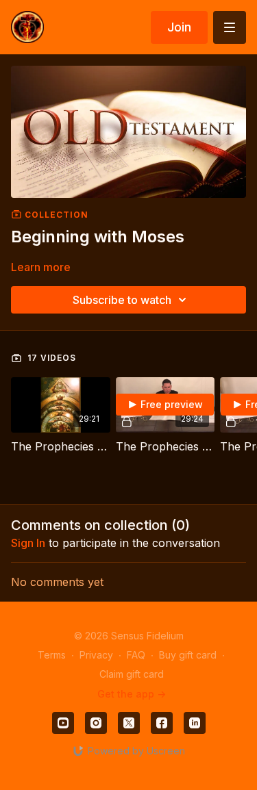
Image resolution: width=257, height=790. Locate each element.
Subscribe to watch (122, 300)
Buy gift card (188, 655)
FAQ (136, 655)
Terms (52, 655)
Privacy (96, 655)
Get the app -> (131, 694)
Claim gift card (131, 674)
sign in (28, 543)
